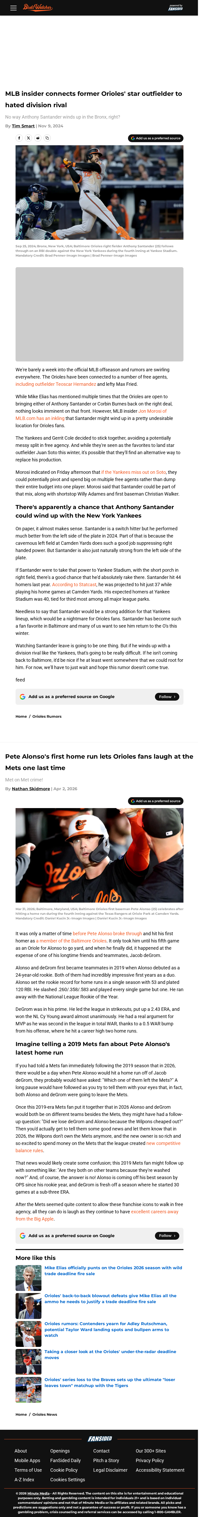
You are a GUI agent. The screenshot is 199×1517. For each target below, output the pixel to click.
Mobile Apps (27, 1460)
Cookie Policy (64, 1470)
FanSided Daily (65, 1460)
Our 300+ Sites (151, 1451)
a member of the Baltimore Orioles (71, 940)
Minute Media (38, 1493)
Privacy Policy (150, 1460)
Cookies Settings (67, 1479)
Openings (60, 1451)
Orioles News (44, 1414)
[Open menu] (13, 8)
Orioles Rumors (46, 716)
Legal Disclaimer (110, 1470)
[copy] (47, 138)
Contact (101, 1451)
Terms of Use (28, 1470)
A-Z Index (24, 1479)
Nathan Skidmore (31, 788)
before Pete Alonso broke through (108, 933)
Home (21, 716)
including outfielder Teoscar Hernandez (56, 384)
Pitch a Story (106, 1460)
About (21, 1451)
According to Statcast (74, 584)
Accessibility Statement (160, 1470)
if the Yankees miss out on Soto (133, 472)
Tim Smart (23, 126)
